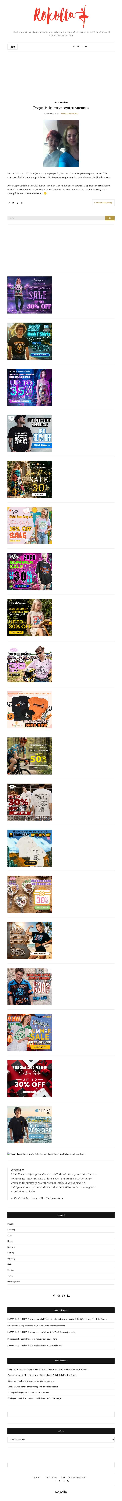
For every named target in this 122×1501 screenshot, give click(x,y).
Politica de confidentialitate (74, 1477)
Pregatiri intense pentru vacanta (61, 107)
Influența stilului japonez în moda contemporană (28, 1392)
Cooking (11, 1229)
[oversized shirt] (29, 479)
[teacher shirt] (29, 525)
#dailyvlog (17, 1191)
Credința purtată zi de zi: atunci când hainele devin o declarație (34, 1398)
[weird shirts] (29, 571)
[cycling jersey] (29, 756)
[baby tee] (29, 663)
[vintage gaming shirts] (29, 986)
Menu (12, 46)
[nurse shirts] (29, 894)
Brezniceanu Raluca (15, 1339)
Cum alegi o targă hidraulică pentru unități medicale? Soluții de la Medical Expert (41, 1375)
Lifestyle (11, 1247)
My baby (11, 1258)
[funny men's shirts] (29, 433)
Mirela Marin (12, 1325)
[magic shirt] (29, 294)
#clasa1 (47, 1187)
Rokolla (61, 1492)
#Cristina (79, 1187)
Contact (37, 1477)
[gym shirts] (29, 940)
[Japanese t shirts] (29, 1032)
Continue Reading (103, 202)
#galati (91, 1187)
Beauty (10, 1224)
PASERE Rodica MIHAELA (18, 1319)
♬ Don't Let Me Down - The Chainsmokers (37, 1198)
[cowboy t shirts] (29, 802)
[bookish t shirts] (29, 617)
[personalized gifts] (29, 1078)
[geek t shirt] (29, 341)
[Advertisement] (61, 74)
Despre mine (51, 1477)
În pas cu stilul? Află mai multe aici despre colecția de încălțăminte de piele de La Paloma (69, 1319)
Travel (10, 1276)
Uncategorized (61, 102)
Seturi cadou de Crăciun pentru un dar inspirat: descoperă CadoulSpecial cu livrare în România (47, 1369)
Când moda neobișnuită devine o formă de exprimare (30, 1381)
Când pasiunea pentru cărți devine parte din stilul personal (32, 1387)
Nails (9, 1264)
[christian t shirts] (29, 1124)
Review (10, 1270)
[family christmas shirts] (29, 709)
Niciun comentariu (69, 113)
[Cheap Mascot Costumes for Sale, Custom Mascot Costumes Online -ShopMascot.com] (46, 1154)
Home (10, 1241)
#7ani (68, 1187)
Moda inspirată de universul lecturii (41, 1339)
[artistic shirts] (29, 387)
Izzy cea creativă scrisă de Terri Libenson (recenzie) (43, 1325)
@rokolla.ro (17, 1169)
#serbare (58, 1187)
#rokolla (29, 1191)
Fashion (10, 1235)
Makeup (11, 1253)
